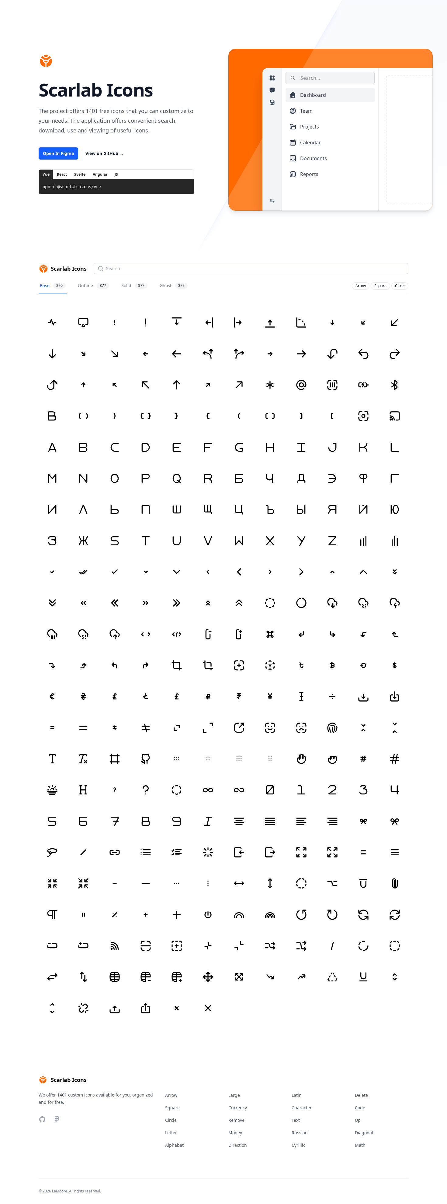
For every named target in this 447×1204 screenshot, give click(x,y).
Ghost (172, 285)
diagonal (364, 1132)
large (234, 1095)
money (235, 1132)
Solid (132, 285)
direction (237, 1145)
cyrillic (298, 1145)
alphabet (174, 1145)
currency (237, 1108)
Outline (92, 285)
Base (51, 285)
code (360, 1108)
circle (400, 285)
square (380, 285)
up (358, 1120)
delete (361, 1095)
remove (236, 1120)
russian (300, 1132)
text (296, 1120)
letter (171, 1132)
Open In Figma (58, 153)
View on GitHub (104, 153)
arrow (360, 285)
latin (297, 1095)
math (360, 1145)
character (302, 1108)
